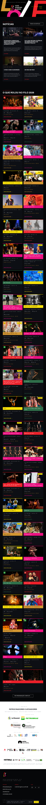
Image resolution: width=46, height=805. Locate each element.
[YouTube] (39, 787)
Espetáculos (7, 789)
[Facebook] (35, 787)
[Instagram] (32, 787)
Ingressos (6, 791)
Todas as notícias (36, 23)
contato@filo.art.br (21, 787)
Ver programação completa (23, 695)
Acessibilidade (7, 794)
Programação (7, 787)
